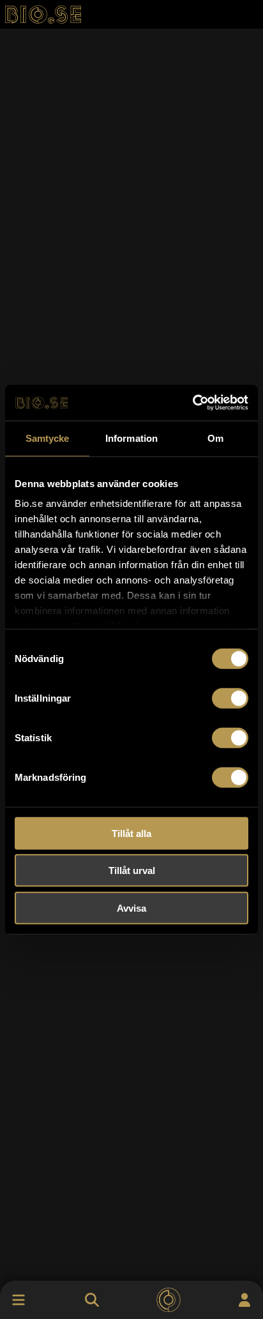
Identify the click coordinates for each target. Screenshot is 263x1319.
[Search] (92, 1300)
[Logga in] (244, 1300)
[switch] (230, 698)
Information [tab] (131, 437)
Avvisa (131, 907)
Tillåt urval (132, 870)
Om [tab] (215, 437)
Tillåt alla (131, 832)
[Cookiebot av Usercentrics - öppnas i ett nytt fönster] (192, 403)
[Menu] (18, 1300)
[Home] (168, 1300)
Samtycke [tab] (48, 437)
